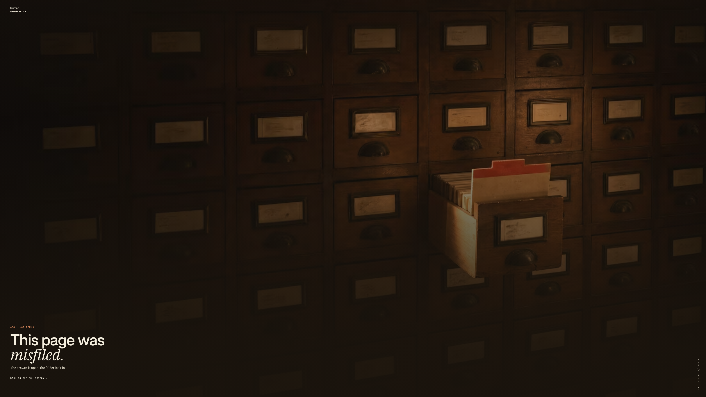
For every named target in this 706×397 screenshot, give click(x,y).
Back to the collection (28, 378)
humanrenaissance (18, 10)
